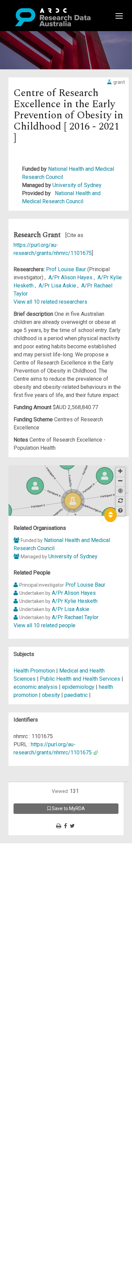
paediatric (76, 695)
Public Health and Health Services (81, 679)
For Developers (39, 879)
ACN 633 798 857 (21, 936)
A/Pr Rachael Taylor (75, 617)
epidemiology (78, 687)
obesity (51, 695)
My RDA (30, 855)
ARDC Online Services (47, 888)
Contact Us (34, 863)
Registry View (37, 896)
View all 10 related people (44, 625)
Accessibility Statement (49, 924)
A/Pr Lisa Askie (58, 285)
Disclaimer (33, 871)
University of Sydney (77, 185)
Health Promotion (35, 670)
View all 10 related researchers (50, 302)
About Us (32, 847)
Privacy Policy (38, 916)
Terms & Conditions (44, 908)
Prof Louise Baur (66, 269)
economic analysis (36, 687)
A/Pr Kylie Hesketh (74, 601)
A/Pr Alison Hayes (71, 277)
